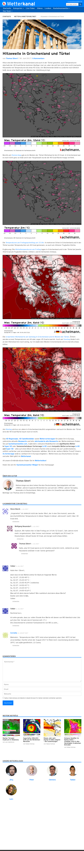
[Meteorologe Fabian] (72, 770)
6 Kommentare (38, 58)
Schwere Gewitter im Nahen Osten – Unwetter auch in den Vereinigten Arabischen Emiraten (72, 741)
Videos (40, 8)
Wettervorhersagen (47, 439)
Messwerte (22, 441)
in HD (44, 446)
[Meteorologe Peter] (31, 770)
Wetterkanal (26, 456)
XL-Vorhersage (8, 454)
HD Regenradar (12, 439)
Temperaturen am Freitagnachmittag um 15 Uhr (25, 243)
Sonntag (67, 339)
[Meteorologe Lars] (11, 790)
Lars (11, 799)
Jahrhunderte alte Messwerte (46, 441)
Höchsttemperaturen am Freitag (28, 249)
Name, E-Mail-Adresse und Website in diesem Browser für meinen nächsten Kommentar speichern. (33, 698)
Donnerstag (16, 155)
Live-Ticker (30, 8)
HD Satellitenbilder (26, 439)
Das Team (7, 11)
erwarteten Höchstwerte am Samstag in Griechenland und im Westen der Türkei (37, 337)
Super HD (8, 446)
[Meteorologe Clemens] (52, 770)
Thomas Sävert (12, 58)
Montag (9, 429)
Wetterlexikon (40, 460)
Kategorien (18, 8)
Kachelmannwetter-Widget (27, 465)
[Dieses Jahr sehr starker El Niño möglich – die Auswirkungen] (52, 728)
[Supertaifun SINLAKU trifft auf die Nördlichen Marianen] (31, 728)
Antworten (15, 521)
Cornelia (13, 633)
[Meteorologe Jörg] (11, 770)
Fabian (72, 780)
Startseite (7, 8)
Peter (32, 780)
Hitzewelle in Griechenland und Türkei (36, 53)
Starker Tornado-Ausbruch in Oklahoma (11, 739)
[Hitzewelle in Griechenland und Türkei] (42, 34)
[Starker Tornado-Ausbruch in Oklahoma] (11, 728)
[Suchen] (80, 4)
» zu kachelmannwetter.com (75, 1)
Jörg (11, 780)
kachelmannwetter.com (18, 444)
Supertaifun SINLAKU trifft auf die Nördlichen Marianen (31, 739)
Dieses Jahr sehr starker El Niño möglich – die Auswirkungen (52, 739)
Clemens (52, 780)
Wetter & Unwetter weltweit (25, 16)
